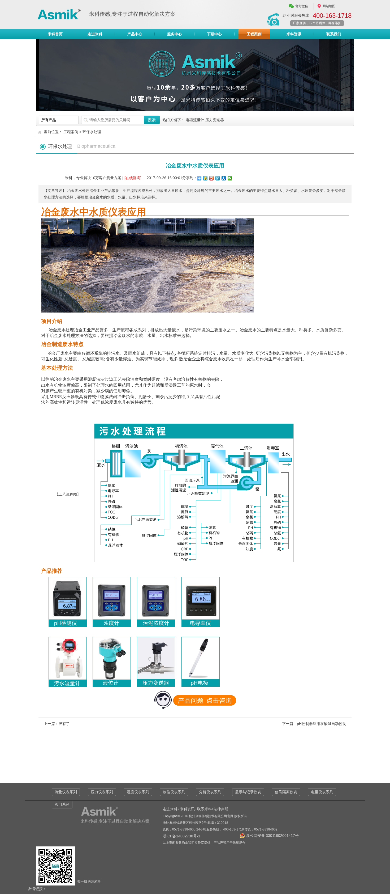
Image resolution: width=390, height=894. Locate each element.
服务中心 (174, 34)
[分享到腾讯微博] (217, 178)
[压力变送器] (156, 683)
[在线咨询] (132, 178)
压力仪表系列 (102, 792)
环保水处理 (92, 132)
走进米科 (95, 34)
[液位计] (112, 683)
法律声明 (221, 809)
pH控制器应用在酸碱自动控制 (321, 724)
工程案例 (254, 34)
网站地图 (329, 6)
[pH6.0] (69, 627)
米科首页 (55, 34)
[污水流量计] (69, 683)
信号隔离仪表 (286, 792)
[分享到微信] (230, 178)
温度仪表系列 (138, 792)
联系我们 (333, 34)
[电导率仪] (199, 627)
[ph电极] (199, 683)
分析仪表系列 (210, 792)
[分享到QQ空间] (205, 178)
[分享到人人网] (224, 178)
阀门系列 (62, 804)
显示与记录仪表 (248, 792)
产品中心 (134, 34)
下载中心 (214, 34)
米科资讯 (294, 34)
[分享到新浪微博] (211, 178)
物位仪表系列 (174, 792)
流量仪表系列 (66, 792)
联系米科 (204, 809)
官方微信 (301, 6)
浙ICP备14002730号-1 (181, 836)
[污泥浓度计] (156, 627)
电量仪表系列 (322, 792)
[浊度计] (112, 627)
